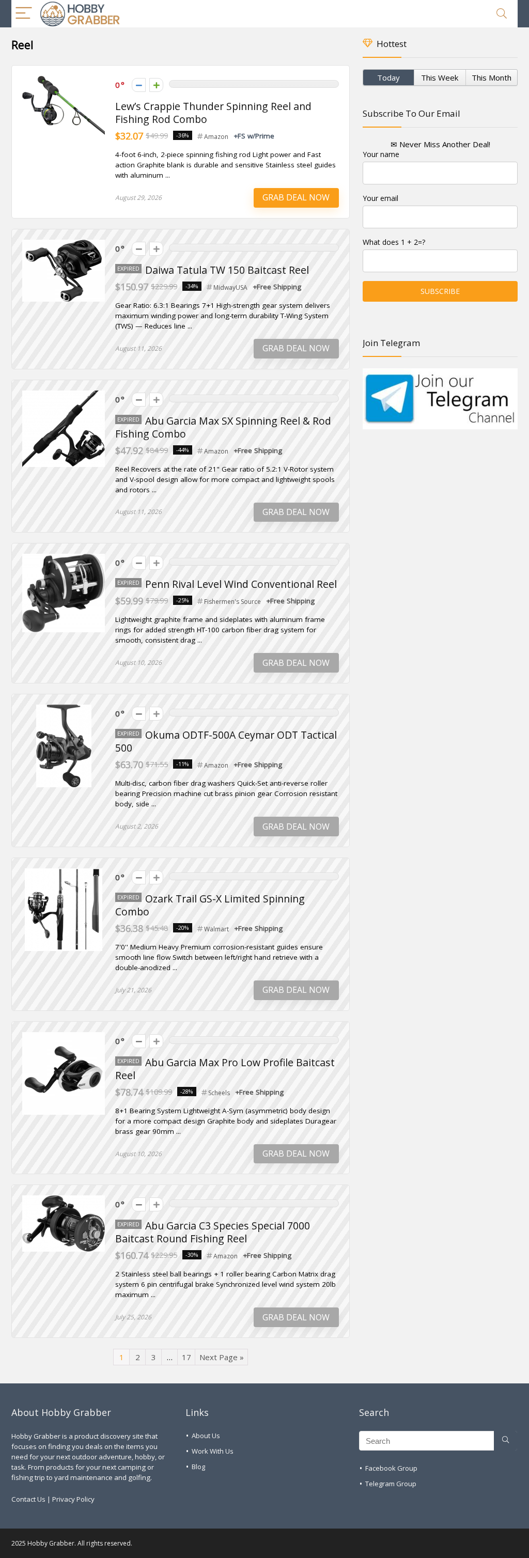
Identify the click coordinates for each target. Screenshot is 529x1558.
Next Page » (221, 1357)
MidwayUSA (230, 287)
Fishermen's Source (232, 601)
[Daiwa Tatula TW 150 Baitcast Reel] (63, 245)
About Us (206, 1435)
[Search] (501, 13)
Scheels (219, 1092)
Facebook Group (391, 1468)
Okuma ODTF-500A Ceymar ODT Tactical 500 (226, 741)
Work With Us (213, 1451)
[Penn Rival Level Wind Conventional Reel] (63, 559)
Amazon (216, 136)
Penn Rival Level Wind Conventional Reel (241, 584)
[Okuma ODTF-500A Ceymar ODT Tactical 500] (63, 710)
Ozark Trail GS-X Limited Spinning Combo (210, 905)
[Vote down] (139, 85)
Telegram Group (390, 1483)
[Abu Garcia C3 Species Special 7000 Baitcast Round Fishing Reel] (63, 1200)
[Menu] (23, 13)
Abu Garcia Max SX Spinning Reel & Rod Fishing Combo (223, 427)
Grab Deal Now (296, 197)
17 (186, 1357)
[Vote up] (156, 85)
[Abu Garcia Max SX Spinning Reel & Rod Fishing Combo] (63, 396)
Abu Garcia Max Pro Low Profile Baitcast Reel (225, 1068)
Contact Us (28, 1499)
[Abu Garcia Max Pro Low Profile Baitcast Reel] (63, 1037)
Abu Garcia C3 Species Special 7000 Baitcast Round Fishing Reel (212, 1232)
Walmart (216, 929)
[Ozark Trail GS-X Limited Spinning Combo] (63, 873)
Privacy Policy (73, 1499)
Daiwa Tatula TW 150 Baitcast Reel (227, 270)
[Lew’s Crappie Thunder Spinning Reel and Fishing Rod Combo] (63, 81)
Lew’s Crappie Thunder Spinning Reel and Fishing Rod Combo (213, 112)
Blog (198, 1466)
